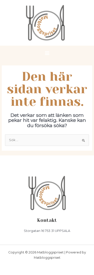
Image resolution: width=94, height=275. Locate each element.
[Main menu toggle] (47, 53)
